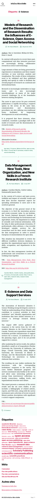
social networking (9, 152)
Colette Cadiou (18, 273)
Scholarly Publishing (23, 450)
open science (29, 442)
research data (28, 150)
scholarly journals (7, 451)
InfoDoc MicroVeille (18, 4)
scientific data (5, 456)
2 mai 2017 (27, 184)
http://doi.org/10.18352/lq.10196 (17, 268)
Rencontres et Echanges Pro (12, 490)
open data (7, 276)
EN (18, 20)
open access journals (8, 438)
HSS (12, 433)
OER (13, 436)
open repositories (15, 442)
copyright (24, 430)
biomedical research (10, 427)
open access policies (22, 438)
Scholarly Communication (23, 448)
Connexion (6, 469)
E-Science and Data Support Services (18, 293)
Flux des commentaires (10, 474)
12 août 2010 (27, 299)
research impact (8, 448)
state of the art (25, 458)
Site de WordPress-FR (10, 477)
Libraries (4, 436)
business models (22, 427)
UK (31, 458)
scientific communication (17, 453)
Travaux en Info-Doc (9, 486)
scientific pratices (6, 458)
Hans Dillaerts (14, 47)
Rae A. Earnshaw (18, 150)
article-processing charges (10, 425)
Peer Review (6, 445)
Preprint (14, 444)
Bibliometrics (22, 425)
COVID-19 (30, 430)
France (29, 275)
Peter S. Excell (8, 150)
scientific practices (17, 456)
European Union (21, 431)
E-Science (13, 148)
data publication (29, 273)
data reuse (4, 431)
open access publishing (12, 440)
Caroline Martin (8, 273)
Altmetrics (19, 424)
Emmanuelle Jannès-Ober (19, 275)
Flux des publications (9, 471)
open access (30, 148)
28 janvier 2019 (27, 47)
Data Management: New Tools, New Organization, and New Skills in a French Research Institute (19, 172)
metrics (9, 436)
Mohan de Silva (21, 148)
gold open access (6, 433)
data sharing (12, 431)
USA (3, 459)
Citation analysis (16, 430)
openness (5, 442)
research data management (12, 446)
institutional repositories (22, 433)
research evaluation (28, 446)
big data (6, 148)
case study (6, 429)
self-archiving (16, 458)
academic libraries (9, 424)
